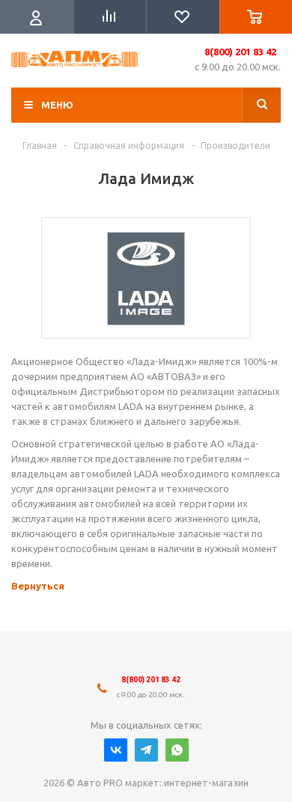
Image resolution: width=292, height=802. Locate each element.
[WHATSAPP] (177, 750)
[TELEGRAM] (146, 750)
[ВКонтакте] (115, 750)
